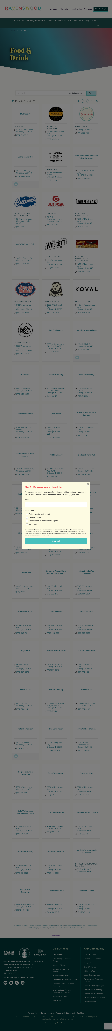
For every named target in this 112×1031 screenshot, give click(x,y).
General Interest (35, 517)
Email (27, 499)
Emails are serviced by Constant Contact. (39, 535)
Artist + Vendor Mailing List (39, 514)
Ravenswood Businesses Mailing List (43, 520)
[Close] (88, 484)
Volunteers (33, 524)
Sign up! (56, 541)
